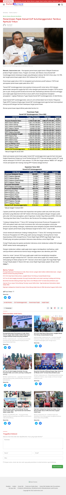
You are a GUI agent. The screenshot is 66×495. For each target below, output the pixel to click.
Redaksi (8, 486)
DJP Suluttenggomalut (20, 302)
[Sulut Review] (14, 4)
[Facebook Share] (48, 308)
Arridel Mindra (8, 302)
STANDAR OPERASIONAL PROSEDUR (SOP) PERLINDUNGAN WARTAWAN (38, 488)
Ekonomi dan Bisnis (16, 16)
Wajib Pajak (45, 302)
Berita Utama (6, 16)
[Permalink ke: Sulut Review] (4, 25)
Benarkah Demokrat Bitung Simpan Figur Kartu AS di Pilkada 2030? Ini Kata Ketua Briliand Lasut (30, 281)
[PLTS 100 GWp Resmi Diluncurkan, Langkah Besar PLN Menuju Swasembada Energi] (48, 323)
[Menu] (4, 4)
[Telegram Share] (58, 308)
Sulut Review (9, 24)
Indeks (14, 486)
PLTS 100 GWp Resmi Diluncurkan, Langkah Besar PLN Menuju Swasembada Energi (26, 276)
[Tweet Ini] (51, 308)
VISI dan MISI (12, 488)
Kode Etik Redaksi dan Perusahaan (50, 486)
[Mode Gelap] (59, 4)
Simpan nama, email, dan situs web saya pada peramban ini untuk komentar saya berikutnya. (30, 462)
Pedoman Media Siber (31, 486)
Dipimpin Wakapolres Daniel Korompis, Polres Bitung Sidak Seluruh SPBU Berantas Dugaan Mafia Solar (32, 287)
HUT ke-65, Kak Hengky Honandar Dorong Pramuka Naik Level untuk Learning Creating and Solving (31, 278)
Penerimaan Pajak (34, 302)
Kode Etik (20, 486)
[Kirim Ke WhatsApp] (61, 308)
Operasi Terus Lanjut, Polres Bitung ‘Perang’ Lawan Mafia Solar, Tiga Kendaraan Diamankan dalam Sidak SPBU (31, 283)
